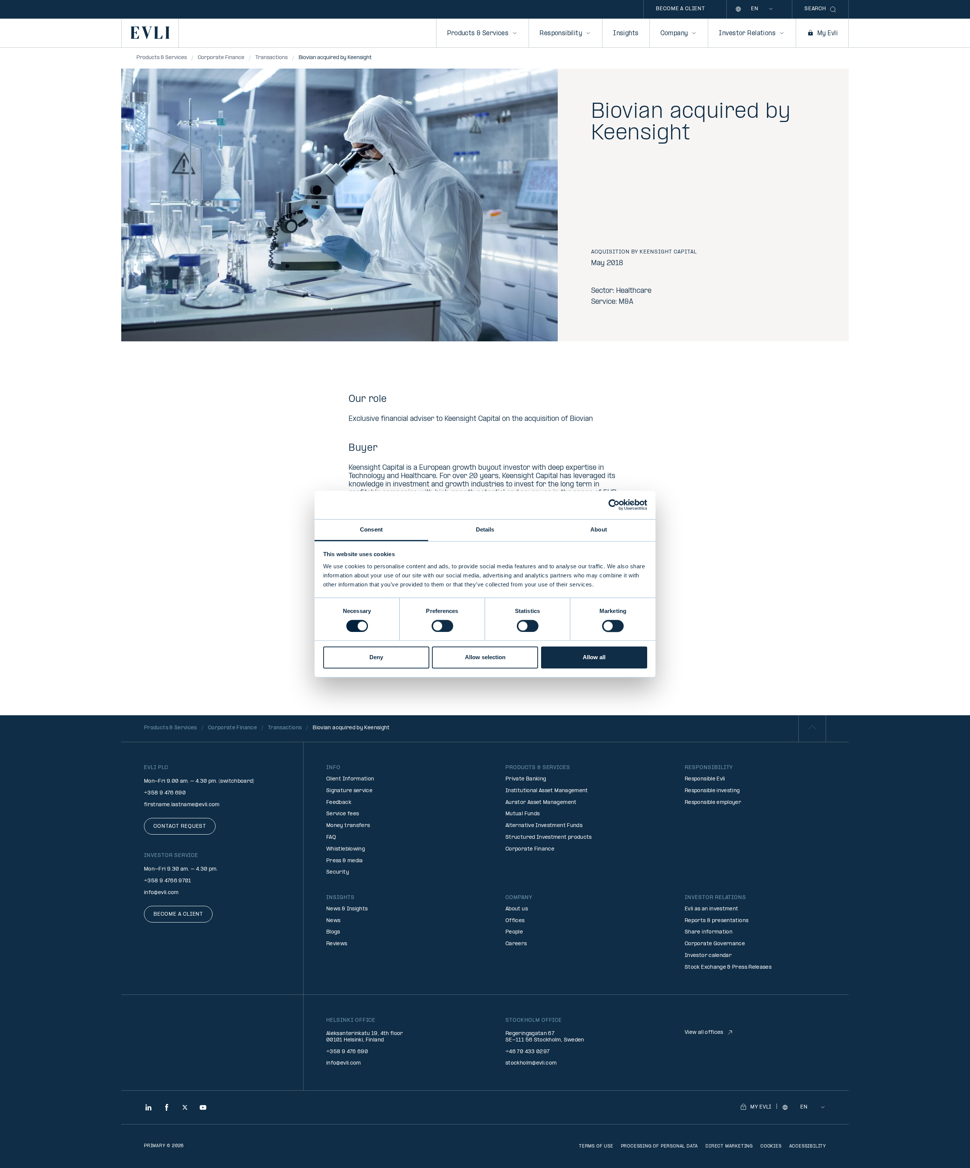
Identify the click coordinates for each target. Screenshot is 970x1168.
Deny (376, 657)
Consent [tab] (371, 529)
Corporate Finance (529, 849)
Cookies (771, 1146)
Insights (625, 33)
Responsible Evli (705, 779)
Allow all (594, 657)
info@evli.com (161, 893)
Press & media (344, 861)
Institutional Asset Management (546, 791)
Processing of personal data (659, 1146)
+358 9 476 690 (165, 793)
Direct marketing (729, 1146)
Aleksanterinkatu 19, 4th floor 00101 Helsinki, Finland (364, 1037)
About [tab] (598, 529)
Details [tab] (485, 529)
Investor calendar (708, 955)
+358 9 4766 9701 (167, 881)
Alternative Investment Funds (543, 826)
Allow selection (485, 657)
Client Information (350, 779)
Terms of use (596, 1146)
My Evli (827, 33)
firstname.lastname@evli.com (182, 805)
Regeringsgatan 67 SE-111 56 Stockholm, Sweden (544, 1037)
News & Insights (347, 909)
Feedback (338, 802)
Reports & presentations (716, 921)
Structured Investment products (548, 837)
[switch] (442, 626)
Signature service (349, 791)
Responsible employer (713, 802)
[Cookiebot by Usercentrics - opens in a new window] (614, 504)
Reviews (336, 944)
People (514, 932)
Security (337, 872)
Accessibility (807, 1146)
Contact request (179, 826)
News (333, 921)
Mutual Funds (522, 814)
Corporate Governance (715, 944)
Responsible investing (712, 791)
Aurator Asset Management (541, 802)
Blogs (333, 932)
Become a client (680, 9)
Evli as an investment (711, 909)
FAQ (331, 837)
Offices (515, 921)
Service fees (342, 814)
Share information (708, 932)
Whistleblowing (345, 849)
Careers (516, 944)
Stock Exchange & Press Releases (728, 967)
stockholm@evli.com (531, 1063)
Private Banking (525, 779)
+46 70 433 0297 (527, 1052)
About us (516, 909)
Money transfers (348, 826)
